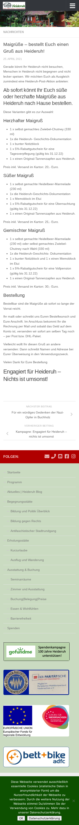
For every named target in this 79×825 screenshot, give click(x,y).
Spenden (13, 628)
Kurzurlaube (19, 550)
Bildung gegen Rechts (26, 521)
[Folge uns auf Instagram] (73, 456)
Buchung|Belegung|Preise (29, 599)
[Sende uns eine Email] (47, 456)
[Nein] (73, 801)
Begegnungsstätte (19, 501)
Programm (14, 482)
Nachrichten (13, 32)
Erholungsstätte (18, 540)
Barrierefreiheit (21, 618)
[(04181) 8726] (53, 456)
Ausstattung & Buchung (23, 569)
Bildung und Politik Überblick (30, 511)
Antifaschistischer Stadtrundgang (33, 531)
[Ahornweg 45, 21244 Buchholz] (60, 456)
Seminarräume (21, 579)
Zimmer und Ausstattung (28, 589)
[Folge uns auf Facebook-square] (66, 456)
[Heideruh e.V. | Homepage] (18, 5)
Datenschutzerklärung (44, 818)
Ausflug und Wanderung (27, 560)
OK (21, 818)
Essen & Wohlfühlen (24, 608)
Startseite (13, 472)
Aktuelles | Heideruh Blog (24, 491)
